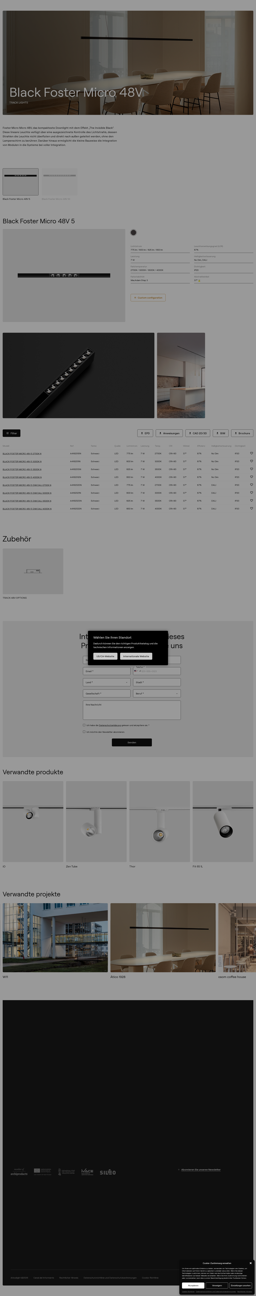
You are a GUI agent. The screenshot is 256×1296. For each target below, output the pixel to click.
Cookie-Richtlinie (188, 1291)
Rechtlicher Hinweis (244, 1291)
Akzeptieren (193, 1285)
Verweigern (217, 1285)
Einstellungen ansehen (241, 1285)
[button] (250, 1263)
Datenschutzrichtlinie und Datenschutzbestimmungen (216, 1291)
